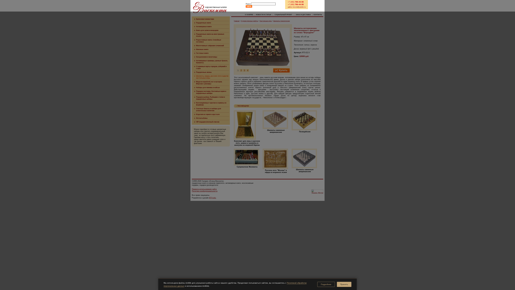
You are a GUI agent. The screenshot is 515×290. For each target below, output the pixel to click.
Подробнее (326, 284)
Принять (344, 284)
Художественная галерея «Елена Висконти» (210, 7)
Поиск (248, 4)
